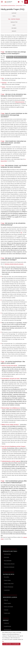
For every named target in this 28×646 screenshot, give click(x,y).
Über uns (6, 600)
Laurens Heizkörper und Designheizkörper (8, 5)
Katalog (3, 86)
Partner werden (7, 580)
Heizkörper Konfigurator (9, 567)
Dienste (14, 31)
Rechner (14, 28)
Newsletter (14, 22)
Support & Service (19, 5)
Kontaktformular (7, 626)
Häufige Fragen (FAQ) (9, 583)
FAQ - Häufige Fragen (14, 19)
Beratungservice (7, 629)
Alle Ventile (6, 557)
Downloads (4, 82)
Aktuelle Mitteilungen (8, 586)
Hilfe (14, 25)
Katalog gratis (7, 613)
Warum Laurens (7, 603)
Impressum (6, 623)
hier (21, 232)
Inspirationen (7, 590)
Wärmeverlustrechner (19, 101)
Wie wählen (6, 577)
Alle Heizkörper (7, 554)
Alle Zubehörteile (7, 560)
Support (14, 13)
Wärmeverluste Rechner (9, 563)
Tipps (14, 16)
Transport (6, 609)
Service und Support (8, 606)
